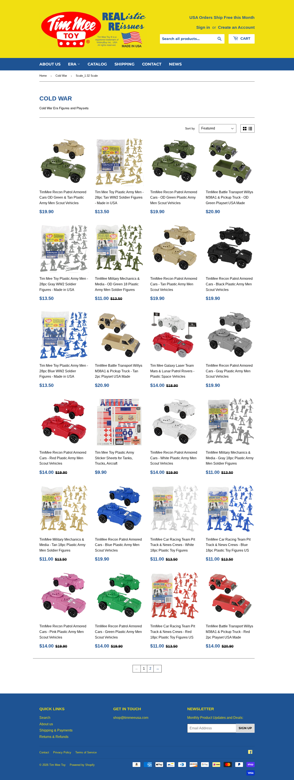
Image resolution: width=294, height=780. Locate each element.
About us (49, 64)
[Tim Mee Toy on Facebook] (250, 752)
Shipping (125, 64)
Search (44, 717)
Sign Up (245, 728)
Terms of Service (86, 752)
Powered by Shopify (82, 764)
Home (43, 75)
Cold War (61, 75)
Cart (244, 38)
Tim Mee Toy (57, 764)
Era (72, 64)
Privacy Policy (62, 752)
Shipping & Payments (56, 730)
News (175, 64)
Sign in (203, 27)
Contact (151, 64)
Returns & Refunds (53, 737)
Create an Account (236, 27)
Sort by (190, 128)
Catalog (97, 64)
